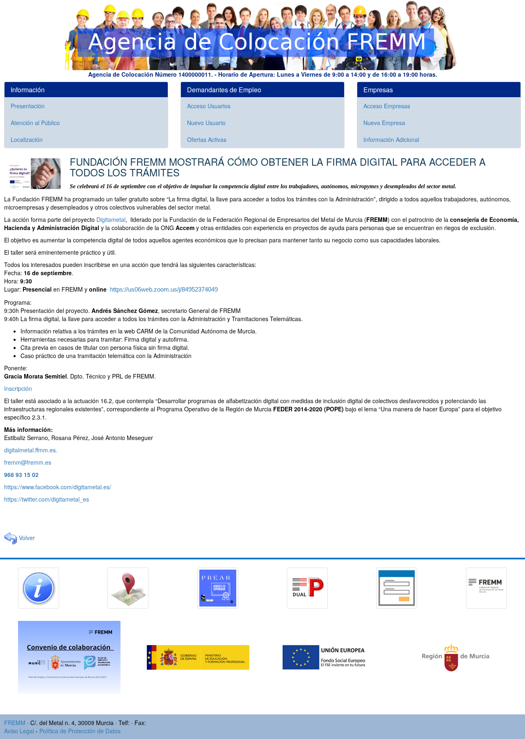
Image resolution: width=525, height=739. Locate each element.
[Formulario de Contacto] (396, 587)
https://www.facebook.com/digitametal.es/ (57, 487)
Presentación (28, 106)
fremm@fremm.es (27, 462)
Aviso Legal (19, 731)
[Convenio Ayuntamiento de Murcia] (70, 656)
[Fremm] (486, 587)
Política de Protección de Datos (80, 731)
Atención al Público (35, 123)
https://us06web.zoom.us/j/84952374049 (164, 289)
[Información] (38, 587)
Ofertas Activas (206, 139)
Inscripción (18, 388)
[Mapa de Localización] (127, 587)
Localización (27, 139)
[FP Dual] (307, 587)
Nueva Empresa (384, 123)
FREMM (14, 722)
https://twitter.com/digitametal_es (46, 499)
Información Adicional (391, 139)
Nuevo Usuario (206, 123)
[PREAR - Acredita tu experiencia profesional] (217, 587)
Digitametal (111, 219)
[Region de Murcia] (455, 656)
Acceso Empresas (386, 106)
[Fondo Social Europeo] (327, 656)
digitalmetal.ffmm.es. (30, 450)
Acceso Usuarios (209, 106)
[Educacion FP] (199, 656)
